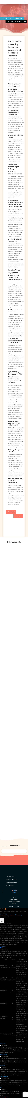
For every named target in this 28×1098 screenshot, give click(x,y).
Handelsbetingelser (14, 899)
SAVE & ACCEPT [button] (4, 1097)
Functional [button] (2, 1043)
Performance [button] (3, 1054)
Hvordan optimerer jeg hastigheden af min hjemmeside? (12, 657)
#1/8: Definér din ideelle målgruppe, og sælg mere (13, 812)
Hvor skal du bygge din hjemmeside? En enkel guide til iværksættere (12, 566)
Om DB (14, 903)
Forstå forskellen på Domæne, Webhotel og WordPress (12, 611)
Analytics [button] (2, 1065)
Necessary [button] (2, 946)
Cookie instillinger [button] (4, 915)
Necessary (4, 948)
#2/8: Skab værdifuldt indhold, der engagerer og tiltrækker (13, 762)
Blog (14, 898)
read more (7, 586)
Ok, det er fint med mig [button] (16, 915)
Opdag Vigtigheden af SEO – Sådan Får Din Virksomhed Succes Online (13, 712)
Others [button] (2, 1088)
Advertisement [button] (4, 1076)
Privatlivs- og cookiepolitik (14, 901)
